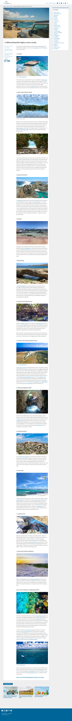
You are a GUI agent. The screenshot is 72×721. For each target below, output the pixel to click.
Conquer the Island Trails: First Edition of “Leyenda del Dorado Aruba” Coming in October (26, 696)
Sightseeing (10, 56)
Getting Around (57, 26)
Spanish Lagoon (19, 128)
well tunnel (38, 425)
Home (4, 6)
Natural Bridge (21, 286)
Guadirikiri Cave (42, 377)
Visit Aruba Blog (4, 713)
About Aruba (9, 6)
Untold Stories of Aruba (59, 42)
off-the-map (44, 80)
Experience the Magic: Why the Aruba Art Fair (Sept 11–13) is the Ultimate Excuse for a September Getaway (10, 696)
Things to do (56, 40)
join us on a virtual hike (27, 383)
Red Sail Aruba (34, 639)
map (22, 637)
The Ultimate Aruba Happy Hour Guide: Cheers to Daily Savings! (41, 696)
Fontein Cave (24, 323)
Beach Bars (56, 15)
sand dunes (23, 579)
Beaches (55, 16)
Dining (55, 24)
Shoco (23, 162)
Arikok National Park (23, 76)
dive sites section (25, 631)
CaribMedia (10, 713)
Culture (55, 22)
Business (56, 18)
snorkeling (32, 671)
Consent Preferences (5, 714)
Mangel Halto (25, 129)
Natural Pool (21, 200)
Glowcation (56, 28)
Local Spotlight (57, 31)
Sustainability (57, 38)
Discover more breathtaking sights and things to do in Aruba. (30, 677)
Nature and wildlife (58, 32)
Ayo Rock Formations (24, 456)
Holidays (55, 29)
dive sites (37, 619)
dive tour (25, 639)
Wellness (56, 45)
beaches (42, 669)
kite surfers (37, 500)
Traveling (56, 41)
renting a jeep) (44, 381)
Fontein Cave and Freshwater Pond (26, 377)
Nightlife (56, 34)
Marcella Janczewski (9, 46)
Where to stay (57, 47)
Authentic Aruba (57, 13)
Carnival (55, 19)
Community (56, 21)
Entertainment (57, 25)
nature (33, 86)
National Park (37, 202)
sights (35, 47)
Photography (56, 35)
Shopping (56, 37)
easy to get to (40, 506)
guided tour (37, 381)
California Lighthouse (25, 248)
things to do (6, 57)
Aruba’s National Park (21, 367)
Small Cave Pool (32, 542)
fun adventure (19, 420)
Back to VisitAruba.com (51, 3)
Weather (56, 44)
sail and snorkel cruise (32, 672)
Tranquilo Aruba (22, 664)
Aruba (41, 46)
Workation (56, 48)
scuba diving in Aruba (40, 615)
